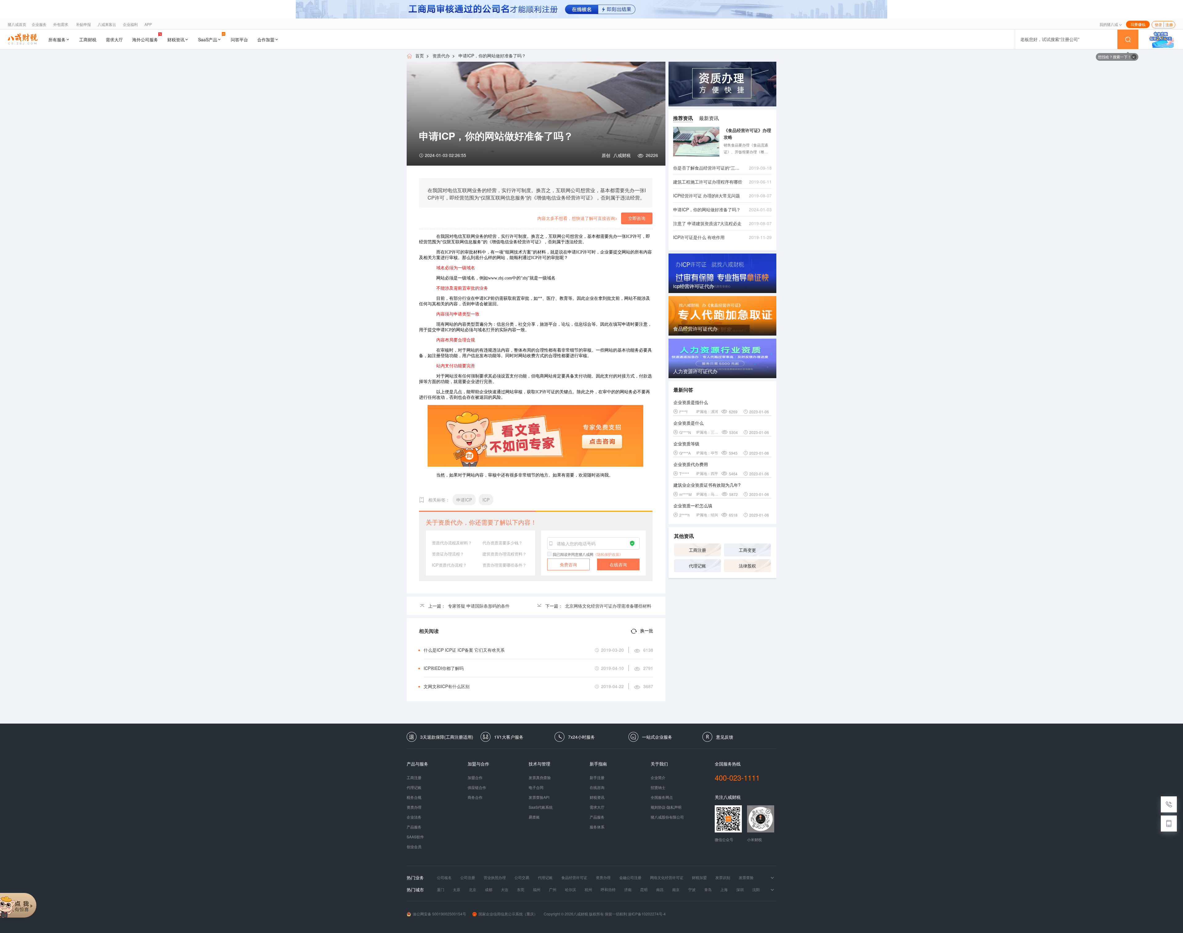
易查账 (534, 817)
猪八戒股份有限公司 (667, 817)
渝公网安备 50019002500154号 (439, 913)
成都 (488, 889)
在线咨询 (618, 564)
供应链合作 (477, 787)
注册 (1169, 24)
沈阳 (756, 889)
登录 (1158, 24)
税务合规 (414, 797)
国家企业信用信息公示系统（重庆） (508, 913)
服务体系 (597, 826)
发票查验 (746, 877)
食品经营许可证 (574, 877)
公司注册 (467, 877)
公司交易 (521, 877)
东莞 (520, 889)
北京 (472, 889)
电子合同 (536, 787)
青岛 (708, 889)
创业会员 (414, 846)
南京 (676, 889)
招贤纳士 (658, 787)
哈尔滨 (570, 889)
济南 (628, 889)
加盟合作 (475, 777)
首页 (419, 55)
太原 (456, 889)
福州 (536, 889)
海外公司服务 (145, 39)
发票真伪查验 (540, 777)
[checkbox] (549, 554)
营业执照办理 (495, 877)
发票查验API (539, 797)
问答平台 (239, 39)
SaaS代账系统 (541, 807)
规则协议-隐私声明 (666, 807)
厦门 (440, 889)
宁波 (692, 889)
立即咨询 (636, 218)
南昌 (660, 889)
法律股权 (747, 566)
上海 (724, 889)
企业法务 (414, 817)
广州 (552, 889)
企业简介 (658, 777)
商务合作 (475, 797)
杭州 (588, 889)
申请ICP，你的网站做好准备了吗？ (492, 55)
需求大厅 (114, 39)
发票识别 (722, 877)
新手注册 (597, 777)
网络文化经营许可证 (666, 877)
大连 (504, 889)
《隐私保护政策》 (608, 554)
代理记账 (697, 566)
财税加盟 (699, 877)
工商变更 (747, 550)
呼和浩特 (608, 889)
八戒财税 (622, 155)
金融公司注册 (630, 877)
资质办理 (414, 807)
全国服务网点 (662, 797)
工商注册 (697, 550)
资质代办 (441, 55)
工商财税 (87, 39)
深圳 (740, 889)
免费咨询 (568, 564)
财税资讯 (176, 39)
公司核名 (444, 877)
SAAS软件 (415, 836)
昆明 (644, 889)
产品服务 (414, 826)
